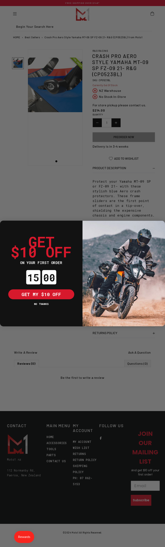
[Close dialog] (5, 226)
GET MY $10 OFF (41, 294)
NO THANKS (41, 304)
